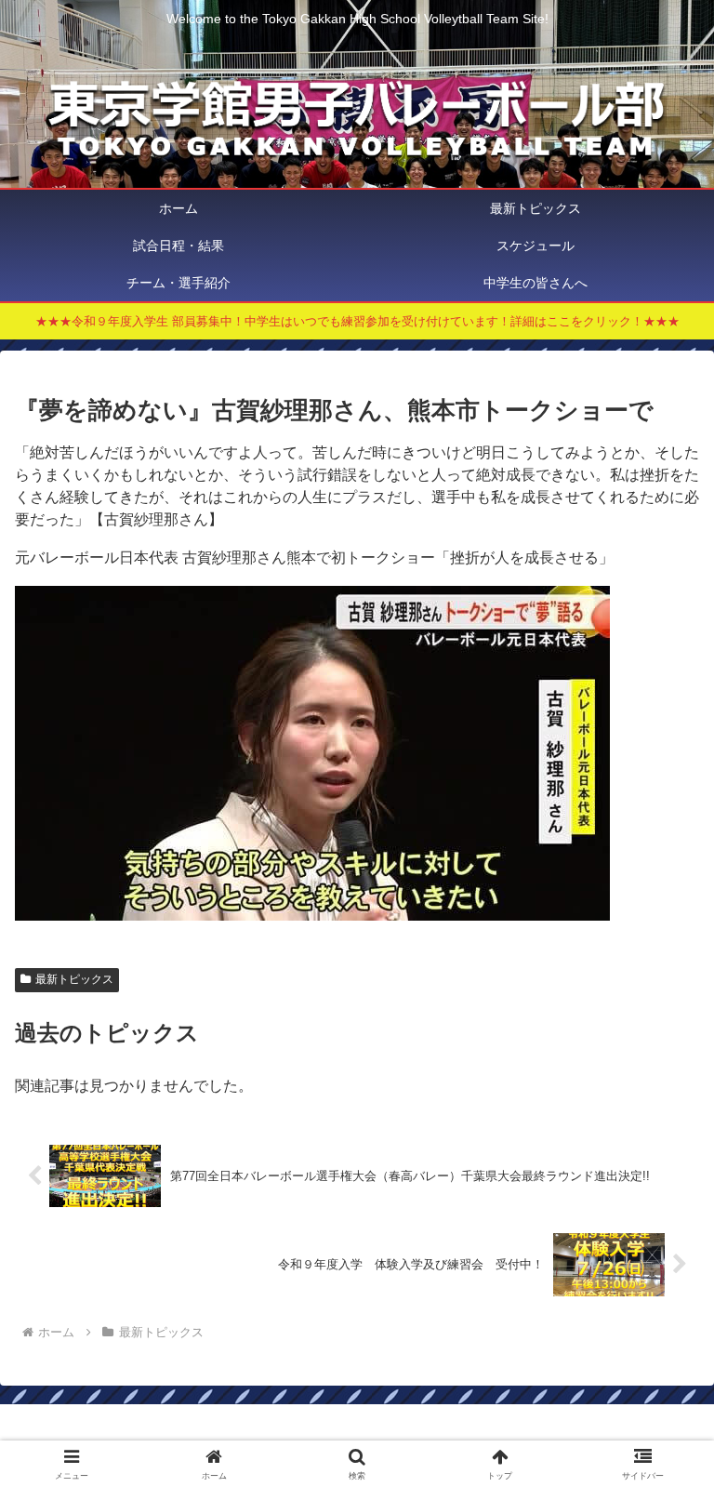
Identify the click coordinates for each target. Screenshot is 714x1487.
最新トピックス (74, 979)
